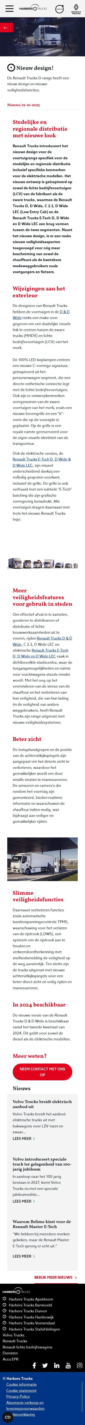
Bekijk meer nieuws (53, 1277)
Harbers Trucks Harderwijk (30, 1317)
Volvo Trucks (13, 1335)
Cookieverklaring (20, 1414)
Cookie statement (21, 1390)
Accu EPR (10, 1359)
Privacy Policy (18, 1396)
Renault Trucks (15, 1341)
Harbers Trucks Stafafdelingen (34, 1329)
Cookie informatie (21, 1384)
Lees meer (22, 1138)
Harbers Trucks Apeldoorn (30, 1299)
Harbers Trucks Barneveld (30, 1305)
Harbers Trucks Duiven (27, 1311)
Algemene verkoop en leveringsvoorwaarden (25, 1405)
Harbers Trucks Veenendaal (31, 1323)
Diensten (10, 1353)
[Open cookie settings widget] (7, 1417)
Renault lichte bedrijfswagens (27, 1347)
